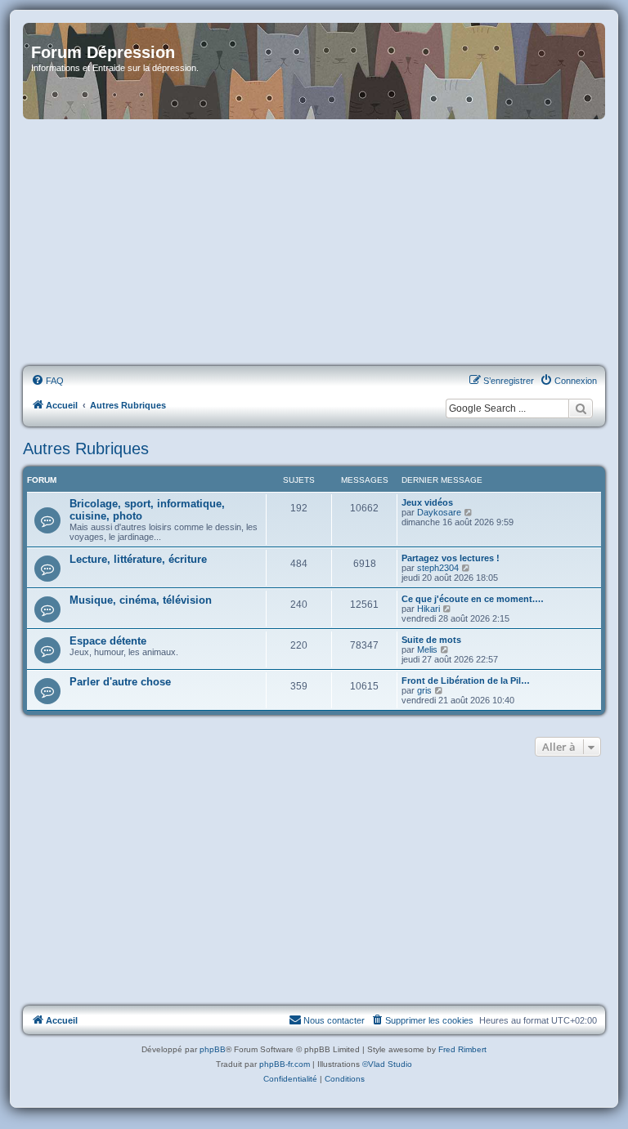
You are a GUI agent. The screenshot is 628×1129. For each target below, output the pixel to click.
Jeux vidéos (427, 502)
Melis (427, 649)
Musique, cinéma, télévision (141, 600)
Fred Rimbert (462, 1049)
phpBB (213, 1049)
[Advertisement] (314, 243)
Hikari (428, 609)
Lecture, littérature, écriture (138, 559)
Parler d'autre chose (120, 682)
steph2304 (438, 568)
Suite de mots (431, 640)
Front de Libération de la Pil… (465, 680)
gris (424, 690)
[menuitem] (47, 380)
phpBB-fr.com (284, 1064)
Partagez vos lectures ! (450, 558)
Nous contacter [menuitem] (334, 1020)
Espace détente (108, 641)
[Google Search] (580, 408)
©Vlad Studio (387, 1064)
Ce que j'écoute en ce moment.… (472, 599)
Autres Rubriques (86, 448)
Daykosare (439, 512)
